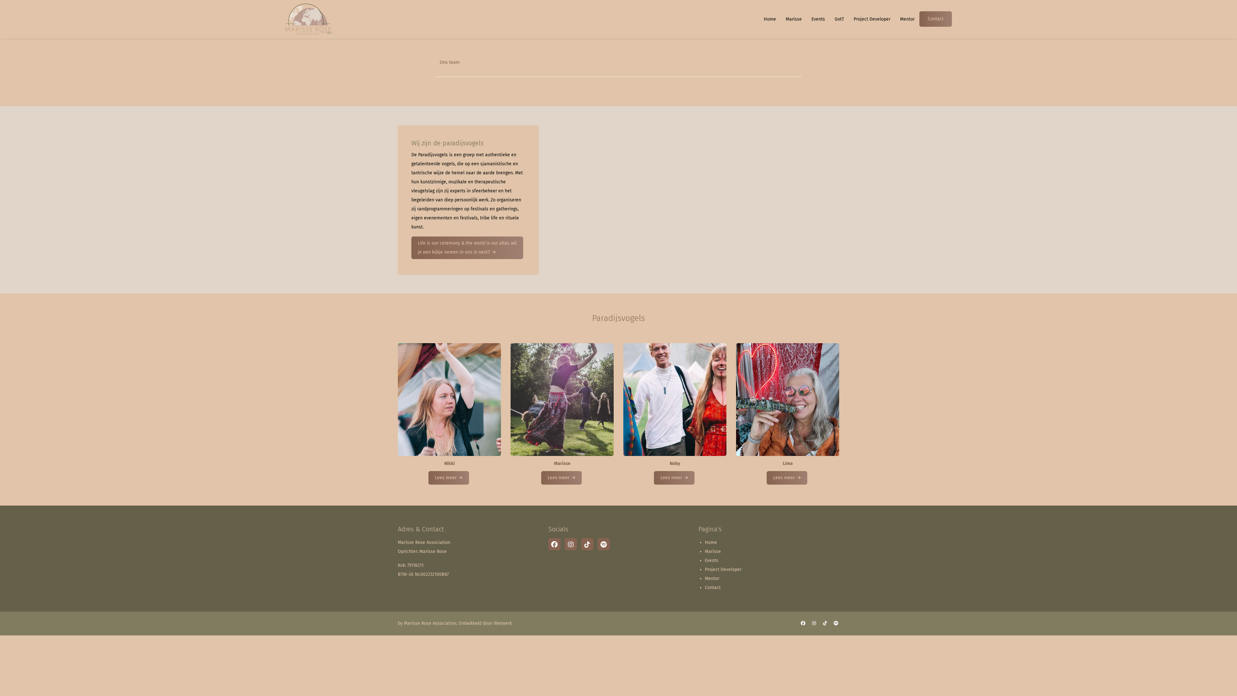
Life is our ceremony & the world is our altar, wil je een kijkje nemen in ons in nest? (467, 247)
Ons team (450, 62)
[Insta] (571, 544)
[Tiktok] (587, 544)
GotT (839, 19)
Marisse (794, 19)
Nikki (449, 463)
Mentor (907, 19)
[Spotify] (604, 544)
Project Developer (872, 19)
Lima (788, 463)
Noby (675, 463)
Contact (936, 19)
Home (770, 19)
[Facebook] (554, 544)
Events (818, 19)
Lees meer (445, 477)
